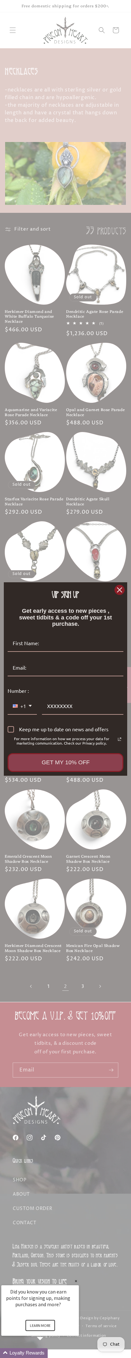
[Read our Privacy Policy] (119, 739)
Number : (18, 690)
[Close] (119, 590)
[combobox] (22, 706)
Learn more (40, 1325)
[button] (47, 1353)
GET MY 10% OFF (66, 762)
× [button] (76, 1281)
